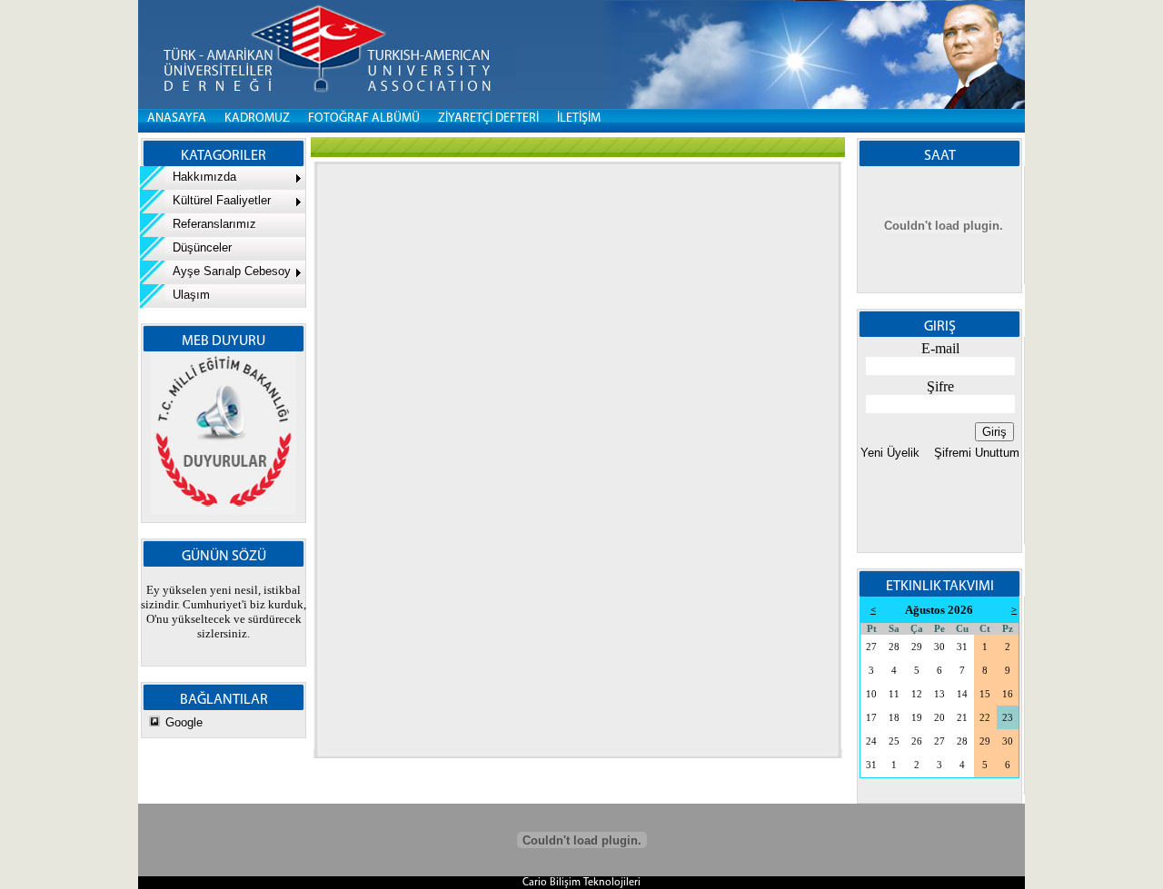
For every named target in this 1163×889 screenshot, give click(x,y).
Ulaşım (187, 294)
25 (894, 741)
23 (1007, 718)
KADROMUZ (257, 118)
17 (871, 718)
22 (984, 718)
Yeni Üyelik (889, 452)
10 (871, 694)
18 (894, 718)
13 (939, 694)
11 (894, 694)
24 (871, 741)
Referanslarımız (210, 224)
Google (184, 722)
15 (984, 694)
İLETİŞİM (579, 118)
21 (962, 718)
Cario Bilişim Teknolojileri (581, 882)
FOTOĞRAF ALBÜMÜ (364, 118)
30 (939, 647)
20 (939, 718)
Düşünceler (198, 247)
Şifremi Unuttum (974, 452)
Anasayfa (176, 118)
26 (916, 741)
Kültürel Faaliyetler (218, 200)
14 (962, 694)
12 (916, 694)
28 (894, 647)
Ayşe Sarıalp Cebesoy (228, 271)
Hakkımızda (200, 176)
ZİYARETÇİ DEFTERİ (488, 118)
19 (916, 718)
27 (871, 647)
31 (962, 647)
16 (1007, 694)
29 (916, 647)
